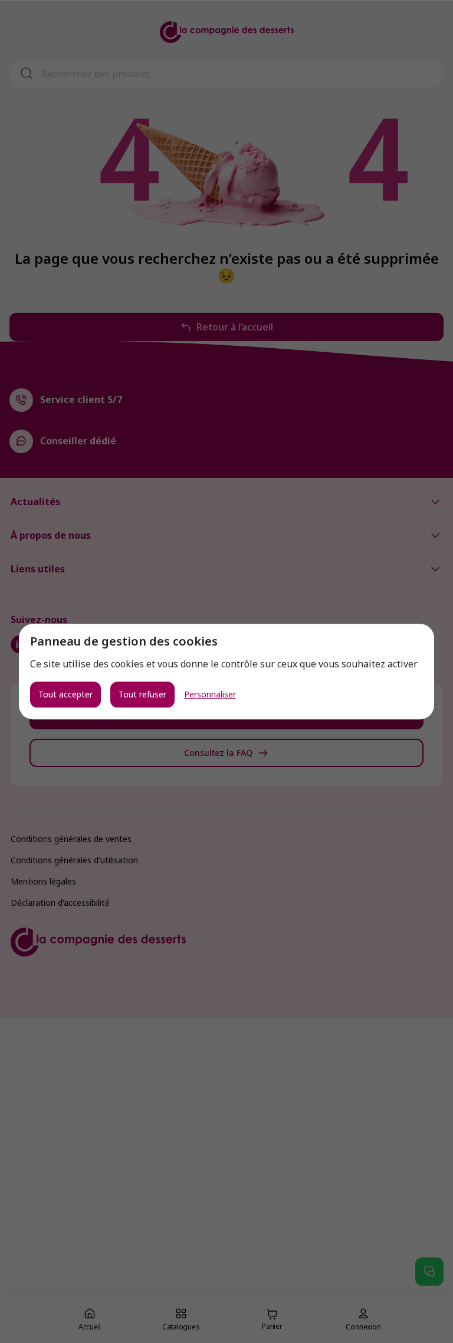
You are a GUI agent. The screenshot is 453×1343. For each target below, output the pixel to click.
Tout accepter (65, 694)
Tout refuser (142, 694)
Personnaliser (210, 694)
